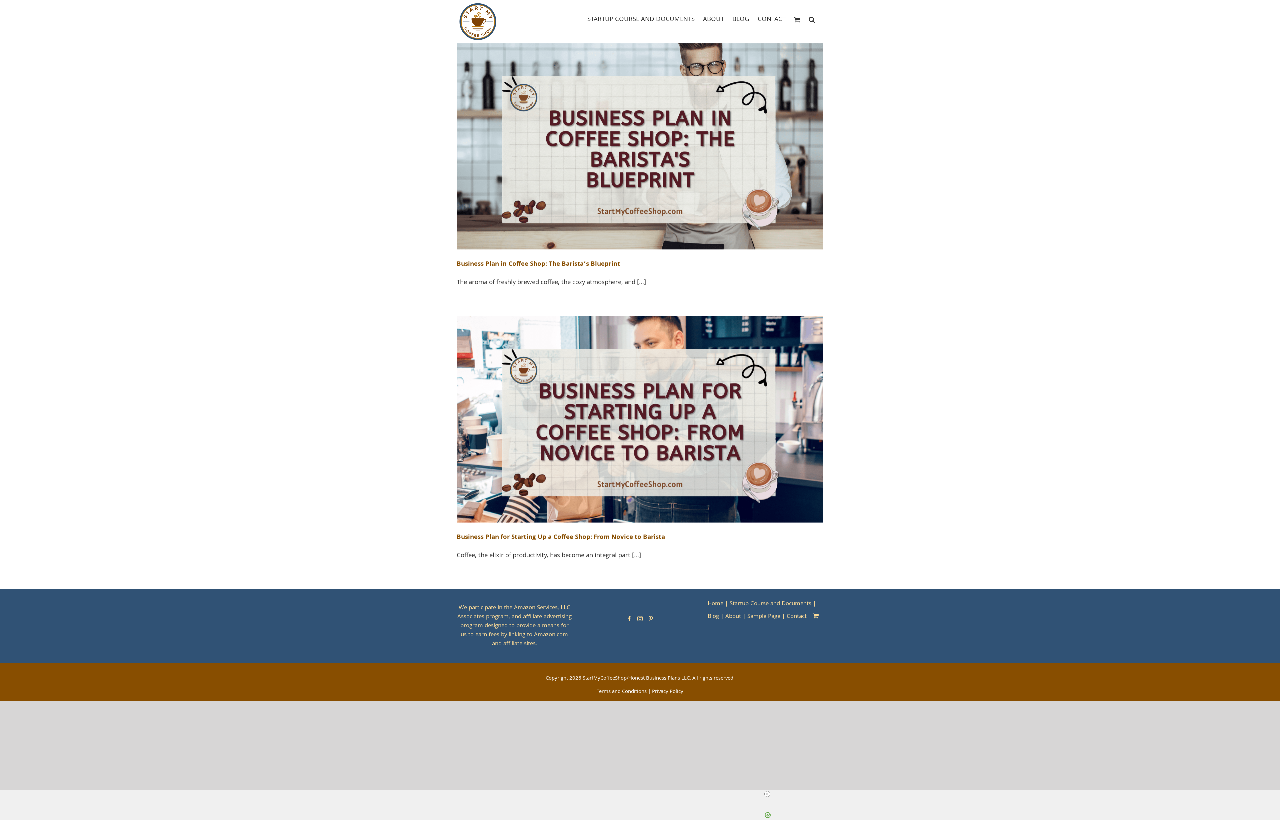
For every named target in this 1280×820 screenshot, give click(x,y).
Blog (713, 616)
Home (715, 604)
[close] (643, 794)
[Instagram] (640, 618)
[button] (812, 19)
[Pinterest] (650, 618)
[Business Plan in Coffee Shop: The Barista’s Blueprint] (640, 146)
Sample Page (763, 616)
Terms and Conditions (622, 692)
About (733, 616)
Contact (797, 616)
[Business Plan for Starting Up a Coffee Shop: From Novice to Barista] (640, 419)
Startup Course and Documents (770, 604)
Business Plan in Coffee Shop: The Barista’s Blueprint (538, 264)
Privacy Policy (667, 692)
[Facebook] (629, 618)
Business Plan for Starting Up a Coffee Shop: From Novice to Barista (561, 537)
